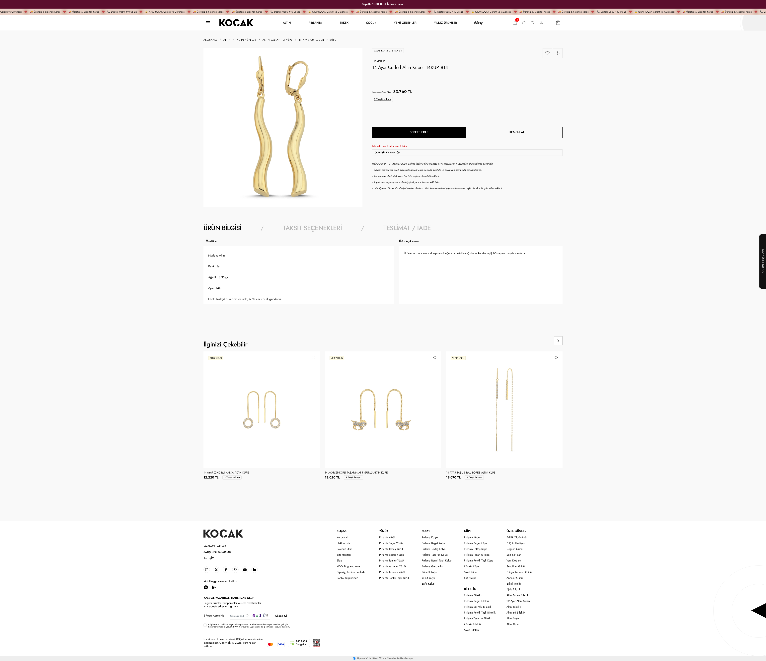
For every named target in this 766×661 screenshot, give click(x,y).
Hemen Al (517, 132)
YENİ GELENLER (405, 23)
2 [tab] (294, 486)
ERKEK (344, 23)
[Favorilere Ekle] (547, 53)
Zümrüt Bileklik (472, 624)
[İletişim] (207, 22)
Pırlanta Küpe (472, 537)
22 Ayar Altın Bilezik (518, 601)
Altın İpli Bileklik (515, 613)
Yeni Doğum (513, 560)
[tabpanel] (383, 279)
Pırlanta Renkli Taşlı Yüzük (394, 578)
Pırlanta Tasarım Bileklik (478, 618)
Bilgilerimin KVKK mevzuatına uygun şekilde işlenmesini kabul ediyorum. (249, 626)
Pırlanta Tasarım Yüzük (392, 572)
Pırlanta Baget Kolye (433, 543)
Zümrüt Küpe (471, 566)
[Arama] (523, 22)
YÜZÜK (383, 531)
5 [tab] (476, 486)
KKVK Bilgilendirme (348, 566)
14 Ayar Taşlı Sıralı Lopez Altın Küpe (471, 472)
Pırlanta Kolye (430, 537)
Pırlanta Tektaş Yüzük (391, 549)
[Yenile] (247, 615)
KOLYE (426, 531)
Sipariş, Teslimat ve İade (351, 572)
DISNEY (478, 23)
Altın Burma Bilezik (517, 595)
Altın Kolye (512, 618)
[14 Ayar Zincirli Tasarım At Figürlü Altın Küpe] (383, 409)
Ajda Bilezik (513, 589)
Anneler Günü (514, 578)
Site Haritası (344, 555)
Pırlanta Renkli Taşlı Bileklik (480, 613)
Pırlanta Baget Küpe (475, 543)
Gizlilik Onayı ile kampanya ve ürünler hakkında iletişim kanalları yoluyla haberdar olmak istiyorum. (248, 625)
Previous (543, 340)
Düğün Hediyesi (515, 543)
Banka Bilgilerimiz (347, 578)
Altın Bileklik (513, 607)
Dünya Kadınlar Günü (519, 572)
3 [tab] (355, 486)
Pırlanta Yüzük (387, 537)
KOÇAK (342, 531)
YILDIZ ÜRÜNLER (445, 23)
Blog (339, 560)
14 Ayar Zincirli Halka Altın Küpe (226, 472)
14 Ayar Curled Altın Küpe (317, 39)
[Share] (558, 53)
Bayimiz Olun (344, 549)
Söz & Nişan (513, 555)
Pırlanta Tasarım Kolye (435, 555)
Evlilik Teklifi (513, 584)
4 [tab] (415, 486)
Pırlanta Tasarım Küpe (477, 555)
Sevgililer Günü (515, 566)
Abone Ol (281, 616)
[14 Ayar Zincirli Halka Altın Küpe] (261, 409)
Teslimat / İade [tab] (407, 228)
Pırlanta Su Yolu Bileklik (477, 607)
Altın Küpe (512, 624)
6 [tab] (537, 486)
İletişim (208, 558)
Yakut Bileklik (471, 630)
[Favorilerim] (532, 22)
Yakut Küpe (470, 572)
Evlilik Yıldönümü (516, 537)
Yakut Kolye (428, 578)
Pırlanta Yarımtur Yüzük (392, 566)
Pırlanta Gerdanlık (432, 566)
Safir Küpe (470, 578)
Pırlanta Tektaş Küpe (475, 549)
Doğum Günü (514, 549)
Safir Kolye (428, 584)
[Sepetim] (558, 22)
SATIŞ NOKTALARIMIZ (217, 552)
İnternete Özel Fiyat (382, 92)
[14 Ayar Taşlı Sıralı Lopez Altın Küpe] (504, 409)
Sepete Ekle (419, 132)
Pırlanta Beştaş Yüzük (391, 555)
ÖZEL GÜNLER (516, 531)
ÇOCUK (371, 23)
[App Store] (205, 587)
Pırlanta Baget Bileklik (476, 601)
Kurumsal (342, 537)
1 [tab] (233, 486)
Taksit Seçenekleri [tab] (312, 228)
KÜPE (467, 531)
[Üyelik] (541, 22)
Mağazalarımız (214, 546)
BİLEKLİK (470, 589)
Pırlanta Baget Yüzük (391, 543)
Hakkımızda (343, 543)
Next (558, 340)
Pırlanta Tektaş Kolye (433, 549)
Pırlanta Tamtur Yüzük (391, 560)
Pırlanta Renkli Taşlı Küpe (478, 560)
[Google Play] (213, 587)
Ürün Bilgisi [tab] (222, 228)
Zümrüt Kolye (429, 572)
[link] (206, 569)
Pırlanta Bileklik (473, 595)
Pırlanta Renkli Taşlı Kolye (436, 560)
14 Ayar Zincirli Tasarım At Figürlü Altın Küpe (356, 472)
